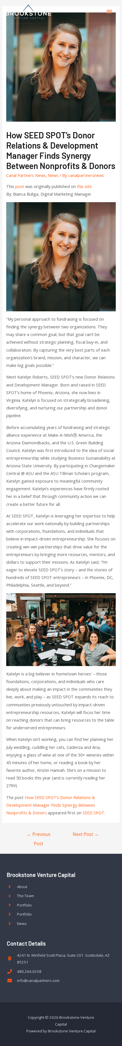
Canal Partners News (26, 175)
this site (84, 186)
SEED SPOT (93, 812)
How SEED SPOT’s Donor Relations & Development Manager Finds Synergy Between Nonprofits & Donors (50, 804)
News (53, 175)
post (19, 186)
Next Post (86, 834)
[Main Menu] (109, 11)
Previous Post (39, 835)
